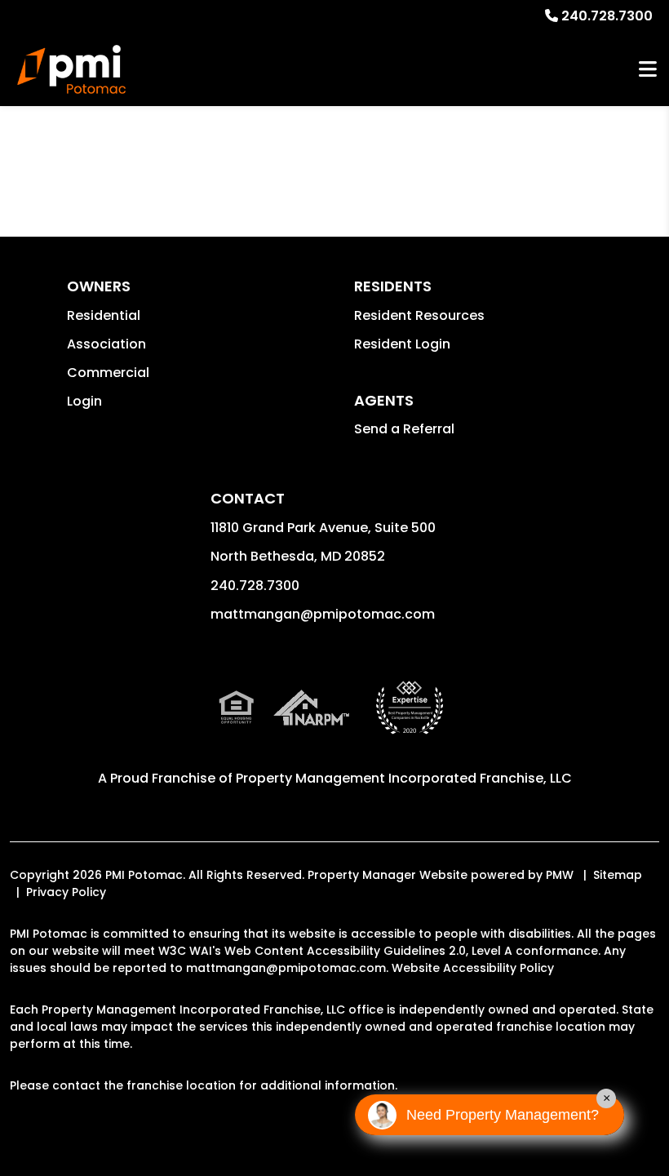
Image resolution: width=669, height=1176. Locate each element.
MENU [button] (648, 70)
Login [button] (84, 401)
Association (106, 344)
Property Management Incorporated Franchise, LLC (404, 778)
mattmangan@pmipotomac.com (322, 614)
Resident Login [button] (402, 344)
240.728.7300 (607, 16)
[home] (71, 69)
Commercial (108, 372)
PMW (560, 875)
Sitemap (617, 875)
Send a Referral (404, 428)
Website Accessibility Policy (473, 968)
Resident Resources (419, 315)
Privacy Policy (66, 892)
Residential (103, 315)
